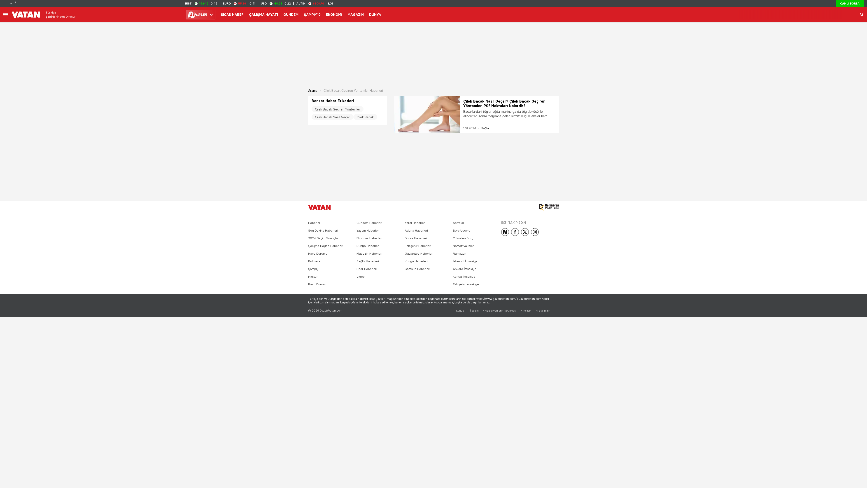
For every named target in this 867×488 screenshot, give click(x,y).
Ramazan (459, 254)
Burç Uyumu (461, 230)
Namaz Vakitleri (464, 246)
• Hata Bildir (543, 310)
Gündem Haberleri (369, 223)
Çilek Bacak (365, 117)
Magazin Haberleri (369, 254)
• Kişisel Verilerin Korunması (499, 310)
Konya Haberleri (416, 261)
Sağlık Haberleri (368, 261)
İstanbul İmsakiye (465, 261)
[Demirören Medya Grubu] (549, 207)
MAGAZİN (355, 14)
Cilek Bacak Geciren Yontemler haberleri (353, 90)
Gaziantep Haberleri (419, 254)
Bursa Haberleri (416, 238)
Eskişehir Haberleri (418, 246)
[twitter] (525, 232)
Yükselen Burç (463, 238)
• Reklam (526, 310)
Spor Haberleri (367, 269)
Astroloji (458, 223)
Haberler (314, 223)
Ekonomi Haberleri (369, 238)
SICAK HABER (232, 14)
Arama (312, 90)
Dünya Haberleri (368, 246)
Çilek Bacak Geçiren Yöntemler (337, 109)
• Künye (459, 310)
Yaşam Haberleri (368, 230)
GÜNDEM (290, 14)
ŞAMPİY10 (312, 14)
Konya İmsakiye (464, 277)
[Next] (505, 232)
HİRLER (198, 14)
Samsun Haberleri (417, 269)
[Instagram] (535, 232)
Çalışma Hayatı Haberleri (325, 246)
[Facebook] (515, 232)
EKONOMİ (334, 14)
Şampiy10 (315, 269)
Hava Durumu (317, 254)
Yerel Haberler (415, 223)
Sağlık (485, 128)
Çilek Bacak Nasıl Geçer (332, 117)
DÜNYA (375, 14)
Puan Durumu (317, 284)
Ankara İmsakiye (464, 269)
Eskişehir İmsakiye (466, 284)
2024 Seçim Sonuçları (324, 238)
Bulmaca (314, 261)
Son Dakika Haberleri (323, 230)
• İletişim (473, 310)
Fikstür (313, 277)
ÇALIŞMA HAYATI (263, 14)
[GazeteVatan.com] (319, 207)
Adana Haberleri (416, 230)
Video (361, 277)
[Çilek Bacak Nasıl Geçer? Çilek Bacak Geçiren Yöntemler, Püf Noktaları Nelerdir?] (427, 114)
